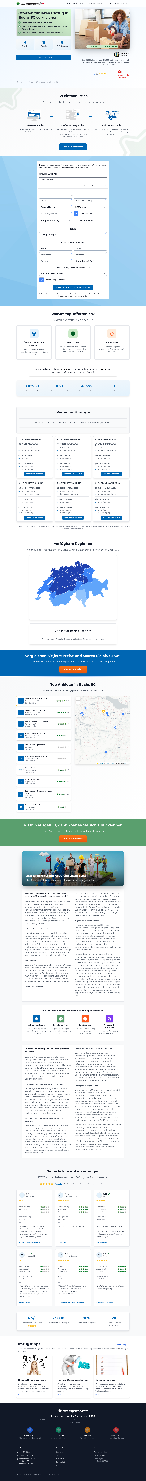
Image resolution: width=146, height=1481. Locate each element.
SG (37, 82)
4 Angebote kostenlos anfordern (73, 287)
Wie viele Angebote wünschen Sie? (73, 268)
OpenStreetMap (110, 763)
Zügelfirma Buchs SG (49, 82)
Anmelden (119, 3)
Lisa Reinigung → (64, 1242)
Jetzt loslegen (44, 57)
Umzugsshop (99, 1455)
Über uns (59, 1452)
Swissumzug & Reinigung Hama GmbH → (72, 1302)
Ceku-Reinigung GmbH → (105, 1302)
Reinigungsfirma (96, 3)
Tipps (68, 3)
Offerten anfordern (73, 146)
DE (127, 3)
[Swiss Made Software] (123, 74)
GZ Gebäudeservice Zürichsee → (30, 1242)
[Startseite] (17, 82)
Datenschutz (61, 1462)
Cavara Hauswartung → (27, 1302)
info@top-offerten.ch (27, 1455)
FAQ (57, 1455)
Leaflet (100, 763)
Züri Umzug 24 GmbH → (104, 1242)
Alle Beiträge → (123, 1345)
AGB (57, 1465)
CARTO (126, 763)
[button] (103, 711)
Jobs (109, 3)
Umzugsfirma (79, 3)
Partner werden (100, 1452)
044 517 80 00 (24, 1452)
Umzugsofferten (27, 82)
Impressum (60, 1459)
